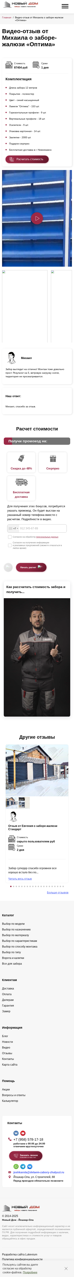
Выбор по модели (13, 923)
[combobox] (13, 528)
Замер (6, 1011)
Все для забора (12, 963)
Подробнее (30, 1272)
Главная (6, 17)
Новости (7, 1041)
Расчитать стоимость (30, 159)
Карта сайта (9, 1064)
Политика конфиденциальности (22, 1259)
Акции (6, 1089)
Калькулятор (10, 1100)
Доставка (8, 988)
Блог (5, 1036)
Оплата (7, 994)
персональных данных (47, 537)
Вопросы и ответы (13, 1095)
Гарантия (8, 1005)
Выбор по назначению (16, 929)
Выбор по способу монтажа (19, 946)
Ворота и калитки (13, 957)
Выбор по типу (11, 952)
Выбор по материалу (15, 935)
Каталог (8, 915)
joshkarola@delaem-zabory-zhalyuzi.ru (38, 1172)
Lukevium (31, 1254)
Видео (6, 1047)
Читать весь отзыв (20, 878)
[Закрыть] (66, 1268)
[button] (11, 886)
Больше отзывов (57, 892)
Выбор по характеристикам (19, 940)
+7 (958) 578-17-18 (28, 1139)
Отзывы (7, 1053)
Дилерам (8, 999)
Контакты (8, 1058)
